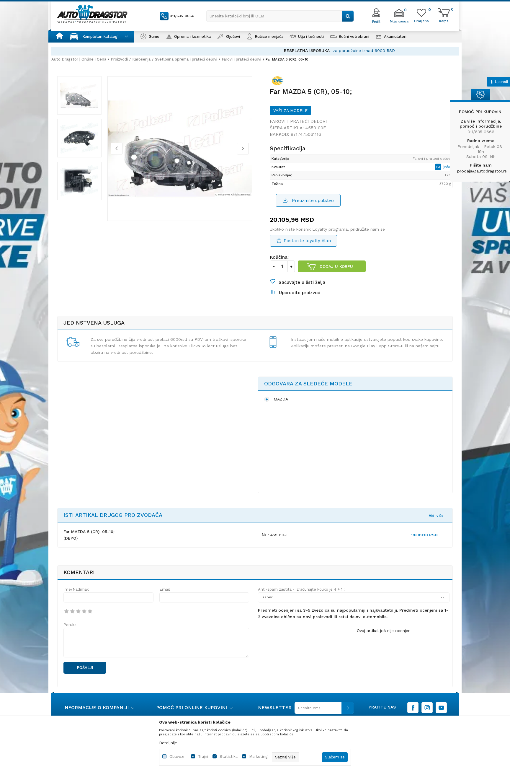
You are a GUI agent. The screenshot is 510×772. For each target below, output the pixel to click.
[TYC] (279, 81)
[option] (255, 51)
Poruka (69, 625)
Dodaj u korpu (336, 266)
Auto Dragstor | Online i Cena (78, 59)
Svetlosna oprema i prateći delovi (186, 59)
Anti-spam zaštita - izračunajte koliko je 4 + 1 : (301, 589)
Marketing (258, 756)
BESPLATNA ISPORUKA (222, 50)
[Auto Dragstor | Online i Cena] (92, 13)
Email (164, 589)
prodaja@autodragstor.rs (482, 171)
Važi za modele (290, 110)
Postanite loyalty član (307, 240)
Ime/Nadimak (76, 589)
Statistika (229, 756)
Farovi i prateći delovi (241, 59)
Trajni (203, 756)
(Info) (447, 167)
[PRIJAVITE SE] (323, 710)
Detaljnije (168, 742)
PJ (438, 167)
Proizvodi (119, 59)
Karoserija (141, 59)
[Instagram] (427, 707)
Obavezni (178, 756)
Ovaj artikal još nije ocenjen (384, 630)
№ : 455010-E (275, 534)
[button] (280, 16)
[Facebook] (413, 707)
